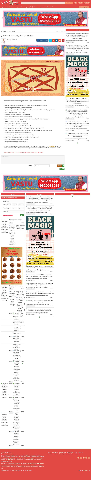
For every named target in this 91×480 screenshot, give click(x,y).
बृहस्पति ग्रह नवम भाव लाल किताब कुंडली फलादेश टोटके (37, 270)
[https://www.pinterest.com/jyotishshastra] (89, 458)
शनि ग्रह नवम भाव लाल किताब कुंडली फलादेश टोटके (76, 105)
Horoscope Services (8, 215)
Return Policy (70, 452)
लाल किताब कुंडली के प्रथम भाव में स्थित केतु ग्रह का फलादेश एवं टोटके (22, 321)
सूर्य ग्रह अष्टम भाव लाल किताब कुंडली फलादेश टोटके (36, 287)
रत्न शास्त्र (16, 7)
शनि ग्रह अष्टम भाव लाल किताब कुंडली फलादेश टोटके (15, 286)
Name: (4, 201)
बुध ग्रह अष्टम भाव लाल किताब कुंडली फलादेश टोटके (24, 298)
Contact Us (77, 454)
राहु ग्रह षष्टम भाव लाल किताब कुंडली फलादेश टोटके (20, 327)
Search (70, 3)
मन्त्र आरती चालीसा (8, 7)
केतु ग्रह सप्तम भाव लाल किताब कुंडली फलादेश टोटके (22, 316)
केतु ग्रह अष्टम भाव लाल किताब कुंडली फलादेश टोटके (24, 310)
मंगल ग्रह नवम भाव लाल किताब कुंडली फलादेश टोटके (76, 128)
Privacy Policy (62, 452)
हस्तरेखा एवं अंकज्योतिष (44, 7)
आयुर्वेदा (2, 7)
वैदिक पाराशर (36, 7)
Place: (4, 211)
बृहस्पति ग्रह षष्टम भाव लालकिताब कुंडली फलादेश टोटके (20, 351)
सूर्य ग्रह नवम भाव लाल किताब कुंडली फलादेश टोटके (76, 40)
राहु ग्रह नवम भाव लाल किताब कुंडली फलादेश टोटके (76, 117)
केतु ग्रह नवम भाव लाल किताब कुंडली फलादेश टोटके (76, 139)
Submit (62, 168)
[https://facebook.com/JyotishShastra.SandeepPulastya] (78, 458)
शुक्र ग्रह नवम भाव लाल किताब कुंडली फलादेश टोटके (77, 52)
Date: (4, 204)
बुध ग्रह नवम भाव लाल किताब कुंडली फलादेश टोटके (36, 278)
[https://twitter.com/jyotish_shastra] (81, 458)
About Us (81, 452)
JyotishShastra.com (27, 470)
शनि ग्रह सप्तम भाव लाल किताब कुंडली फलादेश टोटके (15, 220)
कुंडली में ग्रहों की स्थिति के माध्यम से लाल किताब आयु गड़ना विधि (20, 357)
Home (49, 452)
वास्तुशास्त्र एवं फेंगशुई (29, 7)
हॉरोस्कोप (51, 7)
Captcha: (30, 165)
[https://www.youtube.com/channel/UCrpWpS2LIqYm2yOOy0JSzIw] (84, 458)
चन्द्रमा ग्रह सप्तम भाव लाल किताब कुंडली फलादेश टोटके (20, 345)
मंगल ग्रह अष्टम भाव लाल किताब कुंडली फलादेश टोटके (37, 295)
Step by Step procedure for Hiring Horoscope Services (60, 454)
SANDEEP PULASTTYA (84, 470)
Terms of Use (55, 452)
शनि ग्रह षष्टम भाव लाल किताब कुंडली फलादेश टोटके (20, 333)
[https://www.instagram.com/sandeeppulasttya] (86, 458)
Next (22, 215)
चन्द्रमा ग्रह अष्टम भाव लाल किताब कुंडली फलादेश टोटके (37, 304)
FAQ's (47, 148)
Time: (4, 208)
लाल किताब (21, 7)
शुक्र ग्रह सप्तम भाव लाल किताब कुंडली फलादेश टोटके (37, 313)
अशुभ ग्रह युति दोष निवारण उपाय (20, 339)
